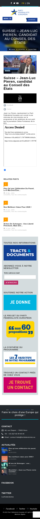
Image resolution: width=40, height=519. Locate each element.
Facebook (10, 509)
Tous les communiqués (19, 194)
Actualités (21, 49)
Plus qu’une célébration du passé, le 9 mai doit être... (19, 189)
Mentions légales (20, 514)
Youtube (33, 509)
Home (13, 49)
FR (23, 3)
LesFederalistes (8, 497)
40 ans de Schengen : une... (20, 463)
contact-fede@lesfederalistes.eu (22, 437)
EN (28, 3)
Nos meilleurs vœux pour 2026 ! (17, 207)
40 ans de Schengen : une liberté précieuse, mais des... (19, 225)
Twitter (22, 509)
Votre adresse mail (12, 273)
